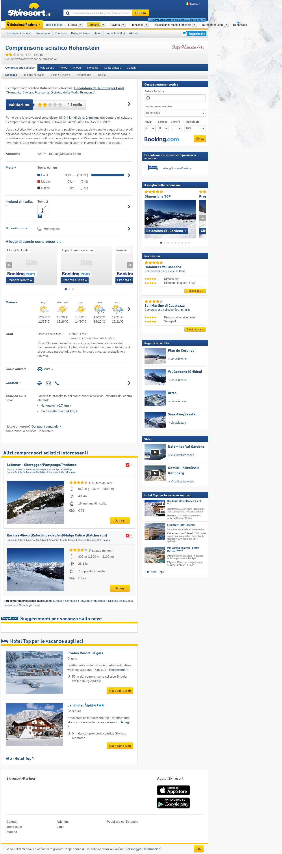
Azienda (62, 821)
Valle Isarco (69, 540)
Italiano (194, 4)
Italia (20, 469)
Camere (175, 121)
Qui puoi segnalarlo (45, 426)
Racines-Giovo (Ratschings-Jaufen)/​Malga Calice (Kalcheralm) (57, 535)
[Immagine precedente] (148, 218)
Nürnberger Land (29, 605)
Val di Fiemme (68, 472)
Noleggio (92, 67)
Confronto (61, 33)
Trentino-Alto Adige (36, 469)
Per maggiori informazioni (143, 849)
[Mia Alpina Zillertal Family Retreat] (155, 554)
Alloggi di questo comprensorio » (33, 241)
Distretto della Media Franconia (72, 92)
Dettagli (120, 520)
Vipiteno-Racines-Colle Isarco (94, 540)
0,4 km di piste (74, 117)
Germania (14, 92)
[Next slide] (130, 265)
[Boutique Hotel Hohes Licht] (155, 508)
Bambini (162, 121)
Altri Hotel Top (19, 759)
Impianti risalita (115, 33)
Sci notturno (84, 75)
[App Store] (173, 795)
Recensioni (43, 33)
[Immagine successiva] (202, 218)
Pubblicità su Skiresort (122, 821)
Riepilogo (11, 75)
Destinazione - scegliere (158, 106)
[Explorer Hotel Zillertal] (155, 531)
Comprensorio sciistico (20, 67)
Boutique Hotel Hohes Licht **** (184, 502)
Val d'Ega (67, 469)
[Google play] (173, 807)
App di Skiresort (170, 779)
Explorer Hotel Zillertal (181, 525)
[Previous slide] (9, 265)
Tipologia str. (191, 121)
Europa (11, 469)
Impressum (14, 826)
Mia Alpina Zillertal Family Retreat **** (183, 549)
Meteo (97, 33)
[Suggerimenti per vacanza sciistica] (193, 34)
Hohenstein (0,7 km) (55, 405)
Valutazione (47, 67)
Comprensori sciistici (19, 33)
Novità (102, 75)
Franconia (42, 92)
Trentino (53, 472)
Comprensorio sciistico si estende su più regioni (175, 20)
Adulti (148, 121)
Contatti (131, 67)
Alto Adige (54, 469)
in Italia (180, 271)
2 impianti (92, 117)
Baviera (27, 92)
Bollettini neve (80, 33)
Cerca (200, 138)
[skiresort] (30, 10)
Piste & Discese (60, 75)
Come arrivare (112, 67)
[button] (162, 139)
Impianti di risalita (34, 75)
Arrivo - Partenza (154, 91)
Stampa (11, 831)
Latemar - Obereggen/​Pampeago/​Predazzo (42, 465)
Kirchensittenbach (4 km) (58, 411)
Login (60, 826)
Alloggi (133, 33)
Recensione (117, 669)
